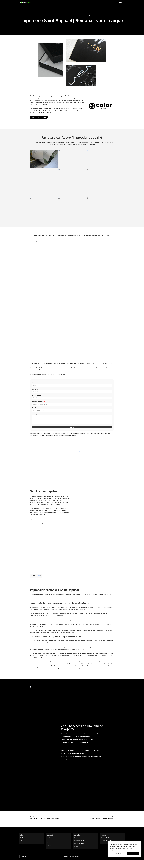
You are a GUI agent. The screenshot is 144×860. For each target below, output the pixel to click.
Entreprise (35, 389)
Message (34, 414)
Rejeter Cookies (118, 853)
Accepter (133, 853)
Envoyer (72, 427)
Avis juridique (50, 842)
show (39, 575)
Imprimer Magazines (79, 843)
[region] (124, 849)
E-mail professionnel (38, 401)
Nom (34, 383)
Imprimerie (62, 15)
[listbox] (72, 398)
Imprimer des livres (78, 837)
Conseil (22, 840)
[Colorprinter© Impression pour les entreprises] (26, 2)
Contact (49, 845)
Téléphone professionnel (39, 407)
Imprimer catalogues (79, 840)
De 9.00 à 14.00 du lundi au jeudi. (109, 837)
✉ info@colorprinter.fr (106, 840)
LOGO (76, 846)
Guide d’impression (25, 837)
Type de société (37, 395)
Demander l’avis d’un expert (39, 117)
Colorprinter (56, 15)
